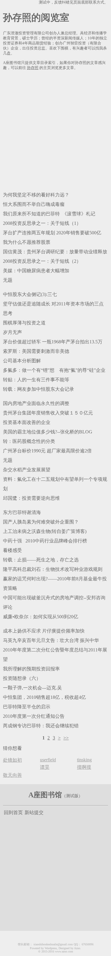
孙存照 (32, 68)
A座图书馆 (45, 795)
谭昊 (44, 767)
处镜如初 (12, 760)
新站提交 (34, 812)
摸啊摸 (84, 767)
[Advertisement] (55, 129)
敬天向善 (12, 775)
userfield (48, 759)
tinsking (84, 759)
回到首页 (13, 812)
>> (66, 737)
